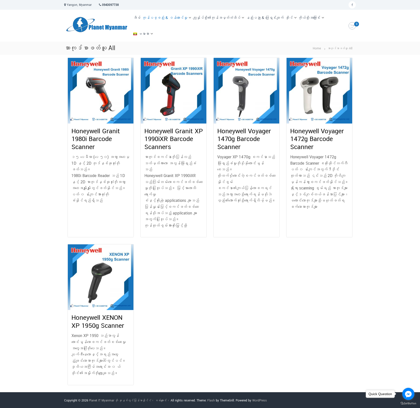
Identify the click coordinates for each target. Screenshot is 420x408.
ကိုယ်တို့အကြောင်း (309, 18)
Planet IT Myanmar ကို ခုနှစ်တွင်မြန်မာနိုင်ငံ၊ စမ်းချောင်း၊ (129, 400)
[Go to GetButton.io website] (408, 403)
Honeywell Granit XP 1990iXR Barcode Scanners (173, 139)
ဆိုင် (289, 18)
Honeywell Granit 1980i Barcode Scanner (95, 139)
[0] (352, 26)
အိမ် (136, 18)
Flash (211, 400)
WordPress (259, 400)
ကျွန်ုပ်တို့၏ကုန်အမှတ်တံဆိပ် (216, 18)
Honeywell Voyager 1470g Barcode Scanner (244, 139)
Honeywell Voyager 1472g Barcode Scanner (317, 139)
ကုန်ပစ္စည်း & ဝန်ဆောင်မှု (164, 18)
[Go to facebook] (408, 394)
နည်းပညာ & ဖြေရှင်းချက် (265, 18)
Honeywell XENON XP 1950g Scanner (97, 321)
